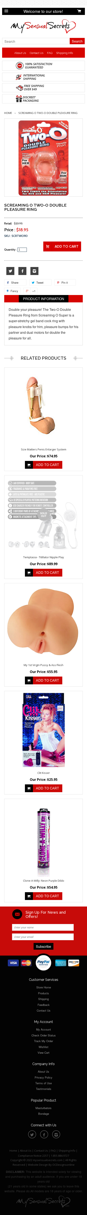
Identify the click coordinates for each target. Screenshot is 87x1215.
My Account (43, 1029)
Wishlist (43, 1047)
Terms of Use (43, 1083)
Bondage (43, 1114)
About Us (20, 53)
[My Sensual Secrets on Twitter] (10, 271)
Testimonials (43, 1089)
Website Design (38, 1165)
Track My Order (43, 1041)
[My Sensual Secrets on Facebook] (22, 271)
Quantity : (10, 249)
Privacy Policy (43, 1077)
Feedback (44, 1005)
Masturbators (43, 1108)
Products (43, 993)
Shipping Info (64, 53)
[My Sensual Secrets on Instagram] (34, 271)
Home (8, 113)
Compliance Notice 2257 (33, 1156)
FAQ (49, 53)
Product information (43, 298)
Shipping (43, 999)
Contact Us (36, 53)
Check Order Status (43, 1035)
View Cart (43, 1053)
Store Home (43, 987)
